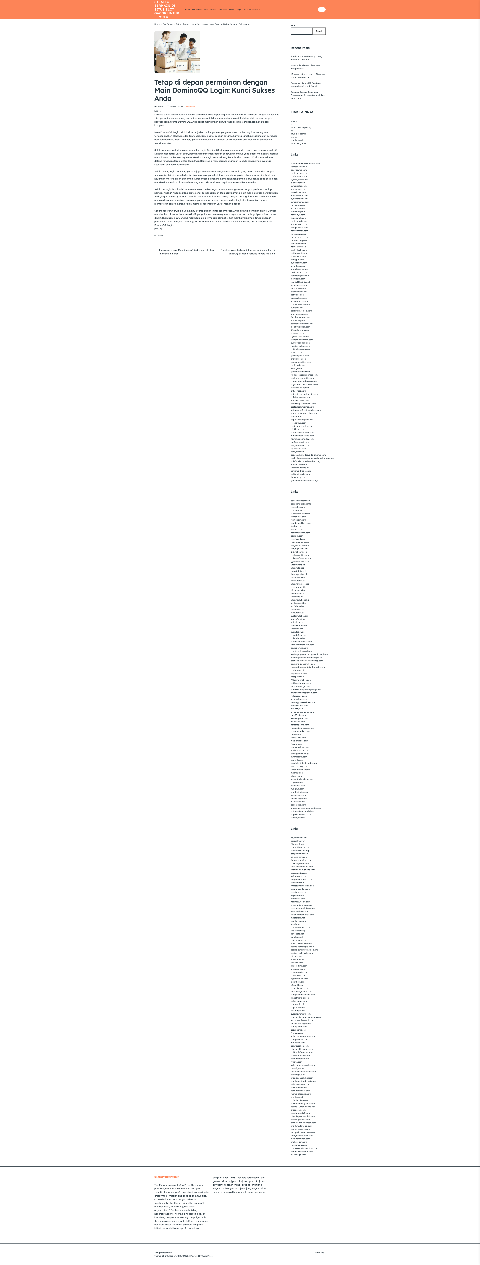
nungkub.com (297, 788)
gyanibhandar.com (300, 561)
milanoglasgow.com (300, 1084)
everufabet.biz (297, 632)
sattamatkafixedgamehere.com (306, 410)
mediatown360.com (300, 1113)
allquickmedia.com (300, 988)
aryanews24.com (299, 673)
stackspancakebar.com (302, 1078)
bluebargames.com (300, 863)
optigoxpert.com (299, 253)
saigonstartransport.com (303, 1036)
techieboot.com (298, 520)
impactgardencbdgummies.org (306, 808)
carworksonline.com (300, 889)
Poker (231, 9)
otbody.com (296, 956)
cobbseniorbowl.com (301, 683)
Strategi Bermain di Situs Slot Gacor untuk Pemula (166, 9)
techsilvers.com (298, 737)
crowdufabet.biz (298, 635)
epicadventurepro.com (302, 323)
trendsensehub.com (300, 346)
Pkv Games (197, 9)
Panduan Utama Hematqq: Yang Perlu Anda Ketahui (306, 58)
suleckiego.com (298, 1154)
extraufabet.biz (298, 593)
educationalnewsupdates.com (305, 163)
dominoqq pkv (298, 140)
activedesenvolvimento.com (304, 394)
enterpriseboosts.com (301, 943)
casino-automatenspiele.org (304, 949)
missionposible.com (300, 1119)
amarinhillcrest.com (300, 927)
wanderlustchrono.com (302, 339)
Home (187, 9)
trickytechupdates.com (302, 1135)
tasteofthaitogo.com (301, 1023)
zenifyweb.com (298, 365)
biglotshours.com (299, 552)
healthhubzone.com (300, 532)
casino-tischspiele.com (302, 953)
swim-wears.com (299, 876)
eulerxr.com (296, 352)
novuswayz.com (298, 256)
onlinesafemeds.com (301, 558)
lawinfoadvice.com (300, 750)
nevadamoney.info (300, 1058)
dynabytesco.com (299, 298)
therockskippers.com (301, 1094)
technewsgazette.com (301, 991)
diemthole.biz (297, 982)
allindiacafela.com (299, 1100)
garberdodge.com (299, 873)
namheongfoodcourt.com (303, 1081)
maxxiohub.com (298, 218)
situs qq (226, 1181)
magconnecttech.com (301, 362)
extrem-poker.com (299, 718)
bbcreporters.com (299, 648)
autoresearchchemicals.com (304, 1148)
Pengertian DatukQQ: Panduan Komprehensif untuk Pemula (306, 84)
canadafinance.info (300, 1055)
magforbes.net (298, 917)
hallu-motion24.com (300, 1090)
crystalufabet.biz (299, 625)
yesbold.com (297, 529)
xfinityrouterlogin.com (301, 1126)
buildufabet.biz (298, 638)
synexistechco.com (300, 202)
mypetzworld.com (299, 705)
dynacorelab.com (299, 198)
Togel (239, 9)
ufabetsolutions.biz (300, 600)
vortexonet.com (298, 189)
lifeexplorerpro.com (300, 330)
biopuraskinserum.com (302, 1049)
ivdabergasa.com (299, 696)
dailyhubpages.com (300, 397)
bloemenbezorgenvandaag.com (306, 1017)
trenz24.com (297, 962)
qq (292, 124)
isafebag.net (297, 937)
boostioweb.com (299, 170)
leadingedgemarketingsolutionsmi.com (309, 654)
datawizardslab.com (300, 304)
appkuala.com (298, 1007)
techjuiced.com (298, 539)
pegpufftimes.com (299, 853)
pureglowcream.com (301, 1014)
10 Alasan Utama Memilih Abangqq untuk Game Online (308, 76)
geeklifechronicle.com (301, 310)
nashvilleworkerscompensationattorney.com (312, 458)
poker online (233, 1184)
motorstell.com (298, 898)
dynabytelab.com (299, 179)
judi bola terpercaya (248, 1177)
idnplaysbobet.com (300, 400)
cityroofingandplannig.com (304, 692)
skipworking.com (299, 966)
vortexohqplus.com (300, 275)
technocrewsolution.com (303, 908)
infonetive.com (298, 1042)
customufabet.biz (299, 616)
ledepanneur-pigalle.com (303, 1065)
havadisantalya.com (300, 513)
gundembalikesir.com (301, 523)
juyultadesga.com (299, 699)
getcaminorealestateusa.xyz (304, 480)
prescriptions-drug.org (301, 905)
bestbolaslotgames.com (302, 407)
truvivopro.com (298, 205)
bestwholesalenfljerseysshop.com (307, 660)
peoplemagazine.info (301, 504)
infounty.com (297, 708)
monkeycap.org (298, 921)
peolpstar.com (297, 882)
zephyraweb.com (299, 221)
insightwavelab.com (300, 327)
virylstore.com (297, 895)
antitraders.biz (298, 670)
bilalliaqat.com (298, 429)
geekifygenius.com (300, 355)
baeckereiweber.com (300, 500)
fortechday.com (298, 477)
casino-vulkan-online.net (303, 1106)
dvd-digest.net (298, 1068)
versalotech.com (299, 285)
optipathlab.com (299, 176)
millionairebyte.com (300, 474)
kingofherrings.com (300, 998)
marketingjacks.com (300, 1129)
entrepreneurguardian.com (304, 413)
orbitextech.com (298, 359)
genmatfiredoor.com (300, 371)
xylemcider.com (298, 795)
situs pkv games (298, 133)
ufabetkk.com (297, 985)
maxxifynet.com (298, 192)
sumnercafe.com (299, 756)
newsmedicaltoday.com (302, 439)
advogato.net (297, 933)
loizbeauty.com (298, 969)
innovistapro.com (299, 269)
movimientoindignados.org (304, 763)
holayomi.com (297, 451)
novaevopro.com (299, 234)
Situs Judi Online (251, 9)
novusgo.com (297, 333)
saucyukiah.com (299, 837)
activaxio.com (297, 294)
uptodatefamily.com (300, 769)
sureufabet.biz (297, 612)
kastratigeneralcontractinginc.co (306, 657)
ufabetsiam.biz (298, 577)
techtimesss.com (299, 892)
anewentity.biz (298, 1004)
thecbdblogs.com (299, 1145)
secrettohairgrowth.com (302, 1020)
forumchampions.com (301, 860)
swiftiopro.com (298, 278)
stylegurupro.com (299, 301)
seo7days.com (298, 1010)
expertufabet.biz (298, 571)
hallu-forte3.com (299, 1087)
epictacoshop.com (300, 1046)
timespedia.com (298, 975)
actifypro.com (297, 259)
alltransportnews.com (301, 641)
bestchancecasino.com (302, 426)
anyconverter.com (299, 972)
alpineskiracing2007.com (303, 1103)
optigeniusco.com (299, 227)
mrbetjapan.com (299, 1001)
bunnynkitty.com (299, 1026)
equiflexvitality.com (300, 387)
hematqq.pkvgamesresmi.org (249, 1192)
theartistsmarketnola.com (303, 1071)
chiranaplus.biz (298, 1074)
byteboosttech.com (300, 542)
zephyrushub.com (299, 173)
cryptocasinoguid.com (301, 651)
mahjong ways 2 (231, 1188)
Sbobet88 (222, 9)
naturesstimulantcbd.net (302, 811)
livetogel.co (296, 368)
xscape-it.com (297, 676)
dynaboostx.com (299, 262)
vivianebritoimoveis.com (302, 914)
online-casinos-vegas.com (303, 1122)
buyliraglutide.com (300, 555)
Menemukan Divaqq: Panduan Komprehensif (305, 67)
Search (294, 25)
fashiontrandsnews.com (302, 644)
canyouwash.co (298, 510)
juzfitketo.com (298, 801)
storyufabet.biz (298, 619)
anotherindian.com (300, 792)
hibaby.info (296, 416)
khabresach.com (299, 1142)
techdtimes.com (298, 516)
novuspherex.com (299, 230)
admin (161, 106)
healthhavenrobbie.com (302, 378)
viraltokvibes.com (299, 911)
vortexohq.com (298, 320)
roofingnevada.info (300, 442)
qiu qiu (294, 121)
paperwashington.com (302, 419)
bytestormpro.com (300, 336)
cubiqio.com (297, 307)
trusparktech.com (299, 237)
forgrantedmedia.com (301, 879)
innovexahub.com (299, 195)
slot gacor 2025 (226, 1177)
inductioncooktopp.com (302, 435)
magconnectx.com (300, 445)
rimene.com (296, 1062)
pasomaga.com (298, 805)
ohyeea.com (297, 782)
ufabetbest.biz (297, 609)
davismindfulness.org (301, 471)
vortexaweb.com (299, 224)
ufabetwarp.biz (298, 564)
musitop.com (297, 772)
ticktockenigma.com (300, 349)
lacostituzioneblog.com (302, 779)
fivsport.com (297, 744)
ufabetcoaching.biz (300, 467)
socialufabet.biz (298, 603)
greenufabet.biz (298, 587)
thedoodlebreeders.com (302, 728)
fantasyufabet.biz (299, 574)
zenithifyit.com (298, 214)
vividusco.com (298, 208)
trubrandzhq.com (299, 240)
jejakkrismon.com (299, 978)
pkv (215, 1177)
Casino (213, 9)
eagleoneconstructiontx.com (304, 384)
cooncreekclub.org (300, 850)
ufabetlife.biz (297, 596)
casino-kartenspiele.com (302, 946)
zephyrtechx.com (299, 250)
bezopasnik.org (298, 1030)
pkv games (158, 235)
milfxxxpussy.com (299, 766)
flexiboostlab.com (299, 272)
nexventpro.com (298, 246)
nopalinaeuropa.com (301, 814)
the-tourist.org (298, 930)
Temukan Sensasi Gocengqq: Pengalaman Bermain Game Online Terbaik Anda (308, 95)
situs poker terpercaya (301, 127)
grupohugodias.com (300, 731)
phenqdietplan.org (299, 753)
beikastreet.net (298, 841)
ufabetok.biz (297, 628)
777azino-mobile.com (301, 680)
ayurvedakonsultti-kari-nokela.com (308, 667)
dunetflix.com (297, 760)
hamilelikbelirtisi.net (300, 282)
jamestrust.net (298, 959)
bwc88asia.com (298, 715)
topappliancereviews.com (303, 1132)
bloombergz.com (299, 940)
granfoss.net (297, 1097)
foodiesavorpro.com (300, 317)
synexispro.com (298, 448)
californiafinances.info (301, 1052)
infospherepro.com (300, 314)
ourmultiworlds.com (300, 847)
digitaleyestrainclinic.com (303, 1116)
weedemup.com (298, 423)
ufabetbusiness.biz (300, 584)
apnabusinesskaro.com (302, 1151)
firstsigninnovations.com (303, 869)
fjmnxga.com (297, 1033)
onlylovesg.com (298, 391)
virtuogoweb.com (299, 548)
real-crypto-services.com (303, 702)
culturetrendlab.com (300, 343)
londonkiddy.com (299, 464)
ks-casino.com (298, 721)
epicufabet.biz (297, 622)
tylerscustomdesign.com (302, 885)
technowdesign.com (300, 686)
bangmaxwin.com (299, 1039)
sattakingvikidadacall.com (303, 403)
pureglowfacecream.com (303, 994)
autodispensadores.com (302, 432)
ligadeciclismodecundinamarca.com (308, 455)
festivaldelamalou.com (302, 866)
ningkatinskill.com (299, 740)
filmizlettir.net (297, 844)
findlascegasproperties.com (304, 375)
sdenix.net (296, 924)
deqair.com (296, 734)
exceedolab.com (299, 291)
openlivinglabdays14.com (303, 664)
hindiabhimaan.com (300, 1138)
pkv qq (294, 137)
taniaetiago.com (299, 798)
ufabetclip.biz (297, 568)
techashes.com (298, 507)
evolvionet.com (298, 182)
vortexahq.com (298, 211)
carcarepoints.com (300, 724)
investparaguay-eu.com (302, 712)
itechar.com (296, 526)
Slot (206, 9)
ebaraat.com (297, 536)
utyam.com (296, 776)
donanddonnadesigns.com (304, 381)
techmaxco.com (298, 288)
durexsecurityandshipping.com (306, 689)
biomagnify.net (298, 817)
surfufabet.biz (297, 606)
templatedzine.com (300, 747)
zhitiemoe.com (298, 785)
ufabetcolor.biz (298, 590)
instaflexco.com (298, 266)
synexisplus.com (299, 186)
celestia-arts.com (299, 857)
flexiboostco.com (299, 166)
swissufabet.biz (298, 580)
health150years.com (300, 901)
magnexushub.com (300, 545)
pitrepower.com (298, 1110)
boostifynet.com (298, 243)
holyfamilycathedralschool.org (305, 461)
